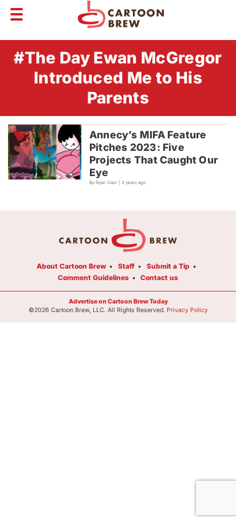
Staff (126, 266)
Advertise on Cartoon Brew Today (118, 301)
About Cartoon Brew (71, 266)
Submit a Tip (168, 266)
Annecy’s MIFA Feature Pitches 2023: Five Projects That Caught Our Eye (153, 153)
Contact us (159, 277)
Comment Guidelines (93, 277)
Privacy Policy (187, 310)
